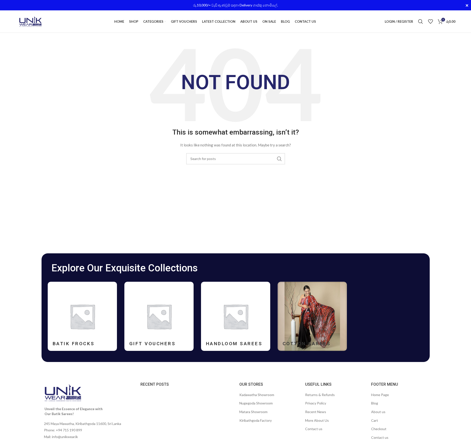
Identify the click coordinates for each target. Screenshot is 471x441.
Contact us (313, 429)
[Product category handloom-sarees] (235, 316)
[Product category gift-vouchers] (159, 316)
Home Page (380, 395)
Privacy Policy (315, 403)
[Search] (421, 21)
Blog (374, 403)
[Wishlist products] (430, 21)
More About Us (317, 420)
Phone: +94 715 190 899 (63, 430)
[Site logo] (30, 21)
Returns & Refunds (320, 395)
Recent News (315, 412)
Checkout (378, 429)
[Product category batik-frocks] (82, 316)
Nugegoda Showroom (256, 403)
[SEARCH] (279, 158)
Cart (374, 420)
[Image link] (63, 392)
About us (378, 412)
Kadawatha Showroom (256, 395)
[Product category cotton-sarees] (312, 316)
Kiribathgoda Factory (255, 420)
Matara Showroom (253, 412)
